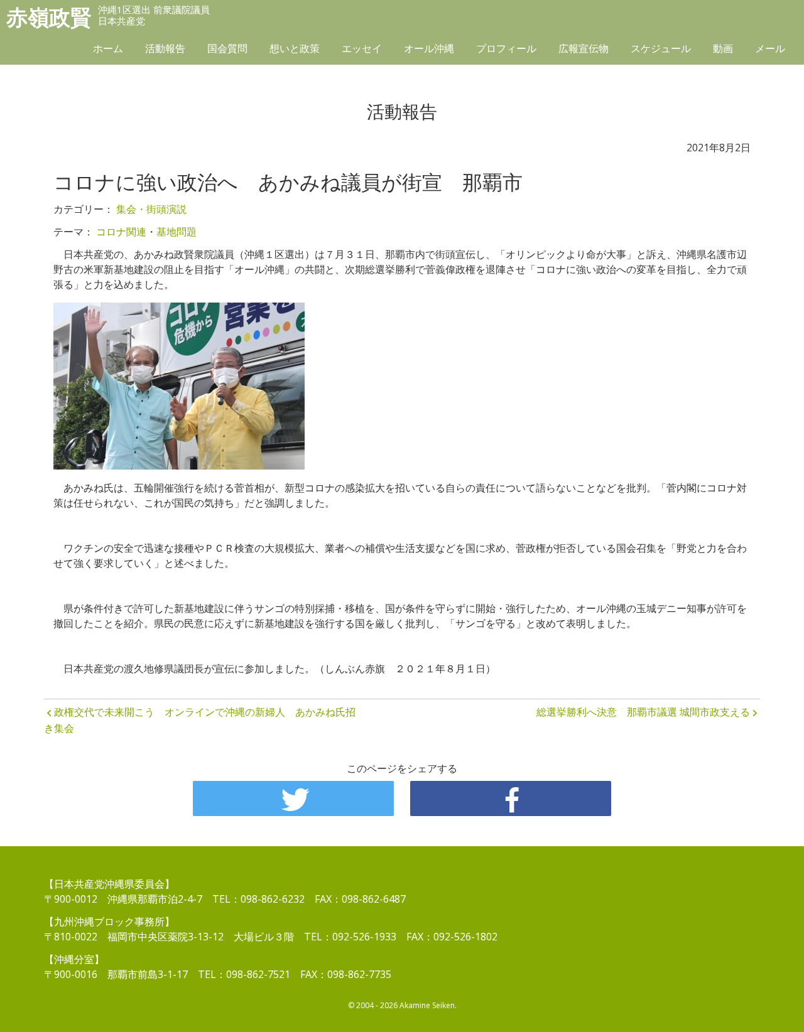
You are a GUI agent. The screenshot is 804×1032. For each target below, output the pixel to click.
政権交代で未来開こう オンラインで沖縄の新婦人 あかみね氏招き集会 (200, 720)
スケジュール (661, 48)
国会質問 (227, 48)
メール (770, 48)
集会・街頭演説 (151, 209)
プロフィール (506, 48)
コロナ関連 (121, 232)
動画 (723, 48)
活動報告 (165, 48)
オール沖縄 (429, 48)
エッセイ (362, 48)
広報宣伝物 (583, 48)
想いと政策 (294, 48)
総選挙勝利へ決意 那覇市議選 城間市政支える (643, 712)
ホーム (108, 48)
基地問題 (176, 232)
